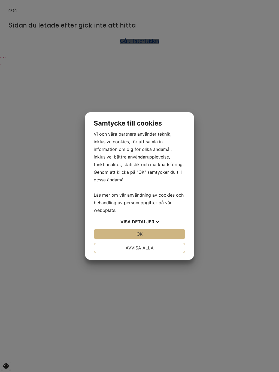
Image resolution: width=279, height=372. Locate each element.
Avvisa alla (140, 248)
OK (139, 234)
